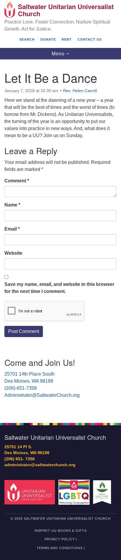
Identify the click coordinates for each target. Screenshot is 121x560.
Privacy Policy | (61, 539)
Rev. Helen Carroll (80, 90)
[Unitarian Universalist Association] (30, 492)
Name (12, 204)
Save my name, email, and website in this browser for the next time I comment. (59, 288)
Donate (48, 39)
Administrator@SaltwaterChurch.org (42, 395)
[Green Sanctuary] (103, 492)
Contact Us (90, 39)
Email (12, 228)
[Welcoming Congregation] (75, 492)
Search (27, 39)
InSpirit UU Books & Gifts (60, 530)
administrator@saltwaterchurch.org (39, 465)
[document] (60, 237)
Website (13, 253)
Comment (16, 180)
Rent (67, 39)
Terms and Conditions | (61, 548)
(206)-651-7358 (20, 388)
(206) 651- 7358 (19, 459)
